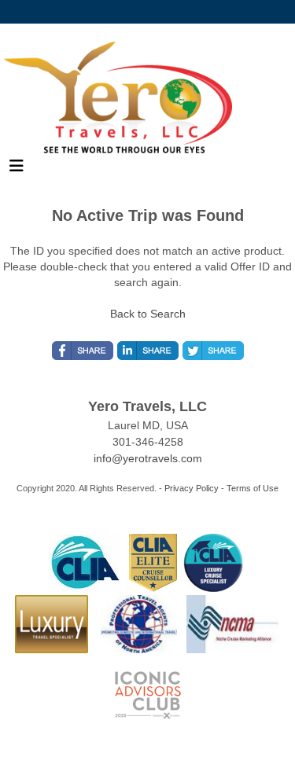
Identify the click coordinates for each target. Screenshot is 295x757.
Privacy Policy (191, 488)
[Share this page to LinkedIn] (148, 350)
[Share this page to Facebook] (82, 350)
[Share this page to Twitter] (213, 350)
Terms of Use (252, 488)
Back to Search (148, 313)
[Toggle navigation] (16, 169)
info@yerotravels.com (148, 458)
